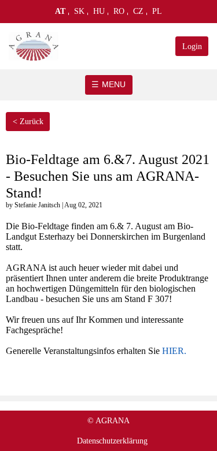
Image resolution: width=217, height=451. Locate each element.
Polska (157, 14)
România (119, 14)
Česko (138, 14)
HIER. (174, 351)
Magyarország (99, 14)
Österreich (60, 14)
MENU (114, 84)
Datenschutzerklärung (112, 441)
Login (192, 46)
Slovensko (79, 14)
